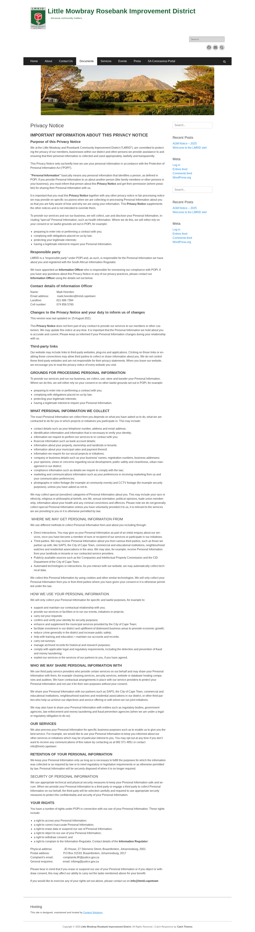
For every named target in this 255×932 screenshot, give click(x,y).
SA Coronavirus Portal (161, 61)
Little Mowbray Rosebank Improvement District (122, 11)
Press (137, 61)
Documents (87, 61)
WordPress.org (182, 177)
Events (122, 61)
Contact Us (66, 61)
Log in (176, 165)
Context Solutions (93, 912)
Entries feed (180, 169)
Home (34, 61)
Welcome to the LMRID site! (190, 147)
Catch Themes (184, 926)
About (48, 61)
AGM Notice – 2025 (185, 143)
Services (106, 61)
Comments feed (182, 173)
